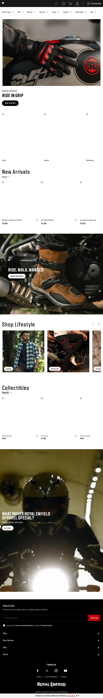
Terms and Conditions (24, 625)
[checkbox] (4, 625)
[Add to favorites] (36, 220)
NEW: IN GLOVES (10, 103)
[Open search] (56, 3)
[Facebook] (37, 670)
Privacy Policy (46, 625)
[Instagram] (56, 670)
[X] (46, 670)
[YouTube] (65, 670)
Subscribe (94, 618)
